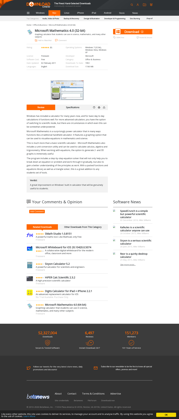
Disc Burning (135, 18)
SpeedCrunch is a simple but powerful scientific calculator (134, 214)
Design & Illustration (92, 18)
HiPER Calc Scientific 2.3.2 (60, 277)
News (135, 13)
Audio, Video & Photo (50, 18)
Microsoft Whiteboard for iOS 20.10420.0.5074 (63, 247)
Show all (149, 18)
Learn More (29, 416)
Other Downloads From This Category (83, 227)
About (58, 393)
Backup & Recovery (71, 18)
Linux (66, 13)
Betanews (78, 400)
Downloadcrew (108, 400)
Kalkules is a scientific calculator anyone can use (134, 229)
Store (121, 13)
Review (40, 107)
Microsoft (89, 56)
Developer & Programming (114, 18)
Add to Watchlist (44, 40)
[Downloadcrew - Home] (38, 4)
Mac (54, 13)
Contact (71, 393)
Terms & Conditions (93, 393)
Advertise (115, 393)
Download (131, 31)
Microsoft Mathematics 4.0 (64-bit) (65, 304)
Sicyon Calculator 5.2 (57, 264)
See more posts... (128, 264)
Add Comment (37, 211)
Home (29, 25)
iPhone (80, 13)
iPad (94, 13)
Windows (40, 13)
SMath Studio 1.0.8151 (58, 233)
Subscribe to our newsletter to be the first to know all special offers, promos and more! (126, 368)
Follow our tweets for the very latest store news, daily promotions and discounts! (58, 368)
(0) (51, 47)
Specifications (72, 107)
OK (166, 414)
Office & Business (40, 25)
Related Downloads (42, 227)
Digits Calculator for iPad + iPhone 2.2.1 (68, 291)
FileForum (92, 400)
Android (107, 13)
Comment (62, 40)
